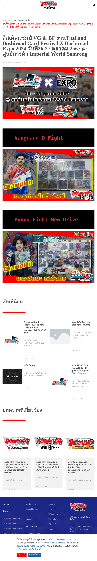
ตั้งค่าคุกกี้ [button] (21, 555)
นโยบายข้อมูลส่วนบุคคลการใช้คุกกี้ (31, 546)
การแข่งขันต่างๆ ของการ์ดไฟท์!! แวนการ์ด (80, 323)
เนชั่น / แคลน (29, 365)
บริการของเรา (32, 526)
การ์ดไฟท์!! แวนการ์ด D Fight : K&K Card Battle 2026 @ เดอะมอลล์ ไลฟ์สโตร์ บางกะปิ (47, 466)
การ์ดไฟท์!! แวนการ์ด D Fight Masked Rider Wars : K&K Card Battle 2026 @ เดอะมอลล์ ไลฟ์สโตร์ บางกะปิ (16, 467)
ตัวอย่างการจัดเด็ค (22, 21)
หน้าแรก (6, 504)
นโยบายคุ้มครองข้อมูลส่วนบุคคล (61, 543)
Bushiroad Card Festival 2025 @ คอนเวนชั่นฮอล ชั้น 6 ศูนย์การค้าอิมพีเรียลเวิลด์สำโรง (35, 327)
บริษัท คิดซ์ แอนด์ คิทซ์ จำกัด (80, 518)
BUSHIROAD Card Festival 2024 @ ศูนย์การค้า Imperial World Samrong (80, 369)
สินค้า (5, 511)
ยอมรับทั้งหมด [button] (34, 555)
